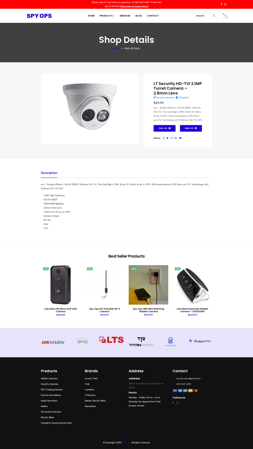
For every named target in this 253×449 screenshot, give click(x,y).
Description (49, 173)
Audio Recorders (49, 400)
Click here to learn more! (134, 6)
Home (91, 15)
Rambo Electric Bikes (95, 400)
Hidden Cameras (49, 378)
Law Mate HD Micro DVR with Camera (60, 310)
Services (125, 15)
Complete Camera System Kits (56, 423)
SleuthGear (90, 406)
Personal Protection (51, 412)
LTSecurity (183, 97)
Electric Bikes (47, 417)
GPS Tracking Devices (52, 389)
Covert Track (91, 378)
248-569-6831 (183, 384)
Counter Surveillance (51, 395)
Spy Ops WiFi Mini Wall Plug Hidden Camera (148, 310)
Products (106, 15)
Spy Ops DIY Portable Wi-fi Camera (104, 310)
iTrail (87, 384)
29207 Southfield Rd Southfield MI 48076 (146, 385)
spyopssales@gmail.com (188, 378)
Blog (138, 15)
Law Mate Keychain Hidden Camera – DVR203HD (192, 310)
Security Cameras (165, 97)
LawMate (89, 389)
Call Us (163, 128)
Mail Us (189, 128)
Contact (153, 15)
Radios (44, 406)
